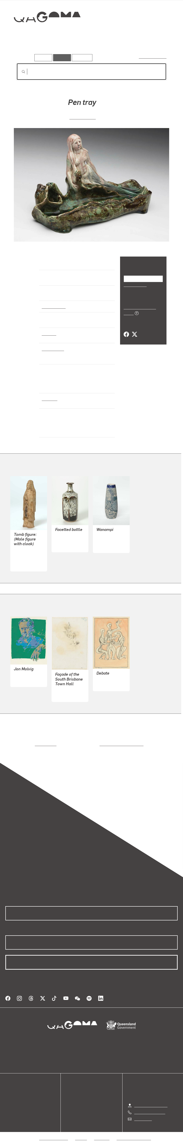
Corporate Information (134, 1133)
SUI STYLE (22, 559)
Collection (44, 31)
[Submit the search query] (20, 71)
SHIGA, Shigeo (66, 540)
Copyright (102, 1133)
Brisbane (49, 398)
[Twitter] (134, 329)
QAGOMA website (19, 1093)
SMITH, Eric (23, 675)
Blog (8, 1104)
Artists (44, 47)
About (10, 1109)
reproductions (27, 744)
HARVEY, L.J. (82, 117)
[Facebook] (126, 329)
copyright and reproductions (103, 744)
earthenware (52, 348)
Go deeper (64, 47)
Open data (13, 1088)
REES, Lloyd (65, 690)
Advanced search (152, 56)
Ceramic (49, 333)
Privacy (81, 1133)
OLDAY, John (106, 679)
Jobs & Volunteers (54, 1133)
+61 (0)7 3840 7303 (149, 1107)
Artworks (24, 47)
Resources (81, 57)
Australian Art (53, 306)
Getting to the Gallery (150, 1100)
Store (9, 1098)
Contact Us (142, 1113)
